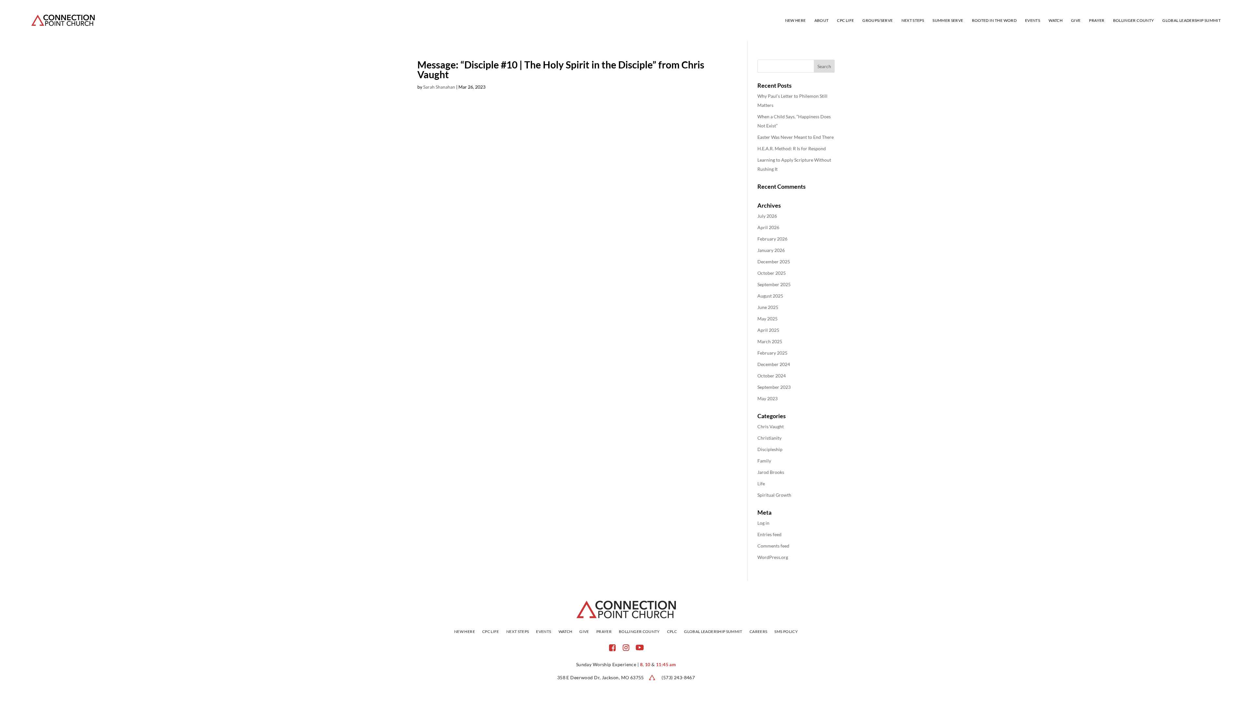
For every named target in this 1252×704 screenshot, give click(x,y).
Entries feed (769, 534)
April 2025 (768, 330)
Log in (763, 523)
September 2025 (774, 284)
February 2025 (772, 353)
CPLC (672, 631)
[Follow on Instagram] (626, 648)
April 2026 (768, 227)
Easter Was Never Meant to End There (795, 137)
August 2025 (770, 296)
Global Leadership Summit (1191, 20)
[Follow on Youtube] (640, 648)
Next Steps (913, 20)
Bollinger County (1133, 20)
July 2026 (767, 216)
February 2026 (772, 239)
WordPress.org (772, 557)
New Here (795, 20)
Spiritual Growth (774, 495)
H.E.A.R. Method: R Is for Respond (791, 148)
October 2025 (771, 273)
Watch (1056, 20)
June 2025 (767, 307)
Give (1076, 20)
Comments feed (773, 546)
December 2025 (773, 261)
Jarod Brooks (770, 472)
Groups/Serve (877, 20)
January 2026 (771, 250)
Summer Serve (947, 20)
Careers (759, 631)
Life (761, 483)
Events (1032, 20)
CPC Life (845, 20)
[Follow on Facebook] (612, 648)
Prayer (1096, 20)
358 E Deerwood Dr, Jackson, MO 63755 (600, 677)
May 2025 (767, 318)
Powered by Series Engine (700, 121)
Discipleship (769, 449)
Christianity (769, 438)
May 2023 (767, 398)
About (821, 20)
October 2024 (771, 375)
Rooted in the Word (994, 20)
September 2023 (774, 387)
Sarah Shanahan (439, 87)
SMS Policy (786, 631)
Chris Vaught (770, 426)
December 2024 (773, 364)
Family (764, 460)
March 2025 (769, 341)
